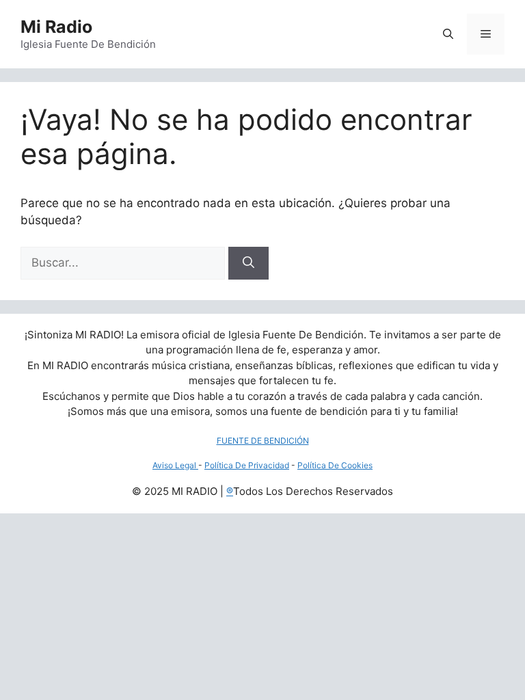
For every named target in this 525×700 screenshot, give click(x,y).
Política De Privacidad (246, 465)
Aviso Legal (175, 465)
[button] (448, 34)
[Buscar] (248, 263)
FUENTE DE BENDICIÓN (263, 440)
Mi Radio (56, 26)
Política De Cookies (335, 465)
